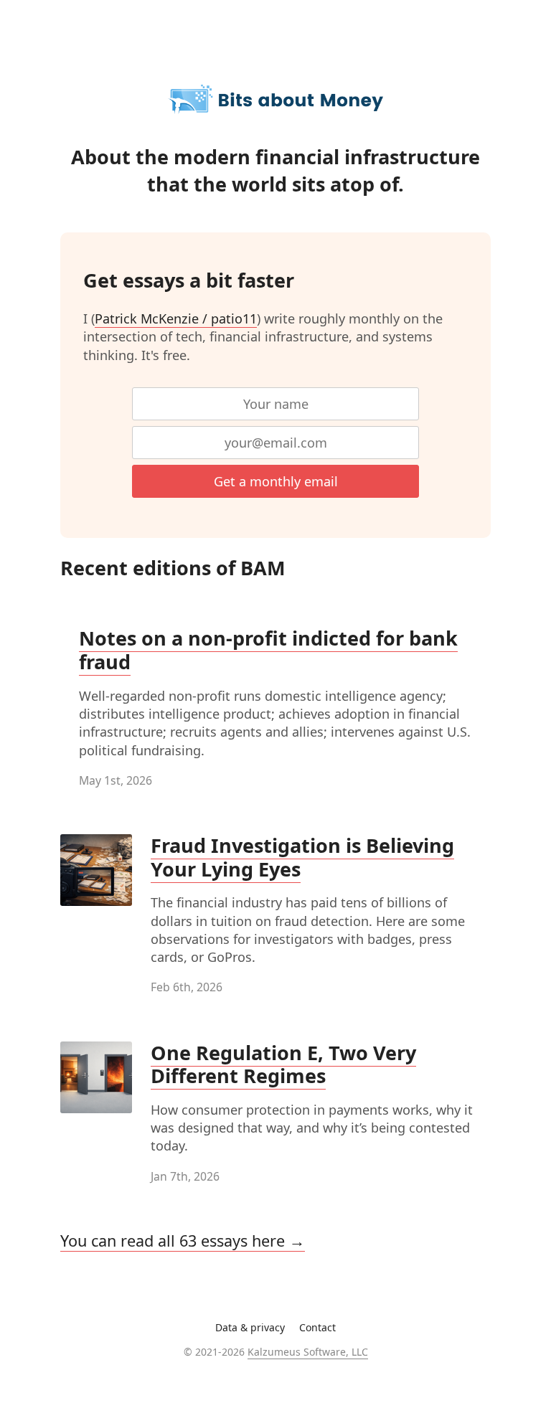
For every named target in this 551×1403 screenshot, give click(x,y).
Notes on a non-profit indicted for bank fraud (268, 650)
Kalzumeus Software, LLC (308, 1352)
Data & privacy (250, 1327)
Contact (317, 1327)
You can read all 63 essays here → (182, 1240)
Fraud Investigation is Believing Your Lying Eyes (302, 857)
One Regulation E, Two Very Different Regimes (283, 1064)
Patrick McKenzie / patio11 (176, 318)
